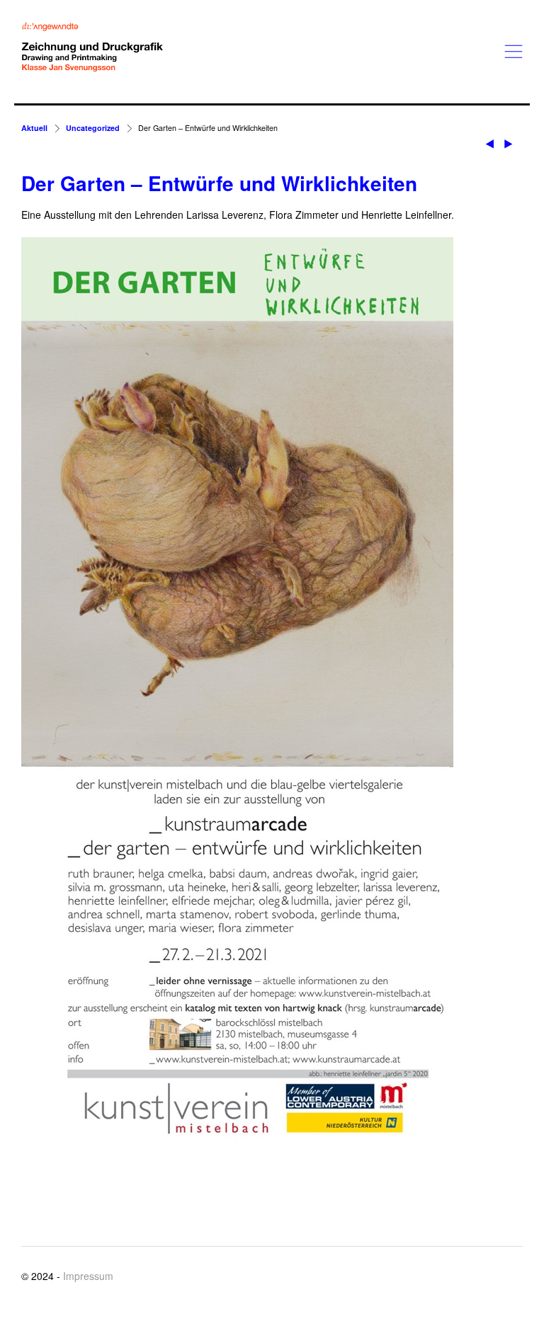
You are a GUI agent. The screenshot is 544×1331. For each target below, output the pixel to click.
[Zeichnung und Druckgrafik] (92, 47)
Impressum (88, 1276)
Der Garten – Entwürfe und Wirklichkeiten (219, 183)
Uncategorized (93, 127)
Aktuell (34, 127)
